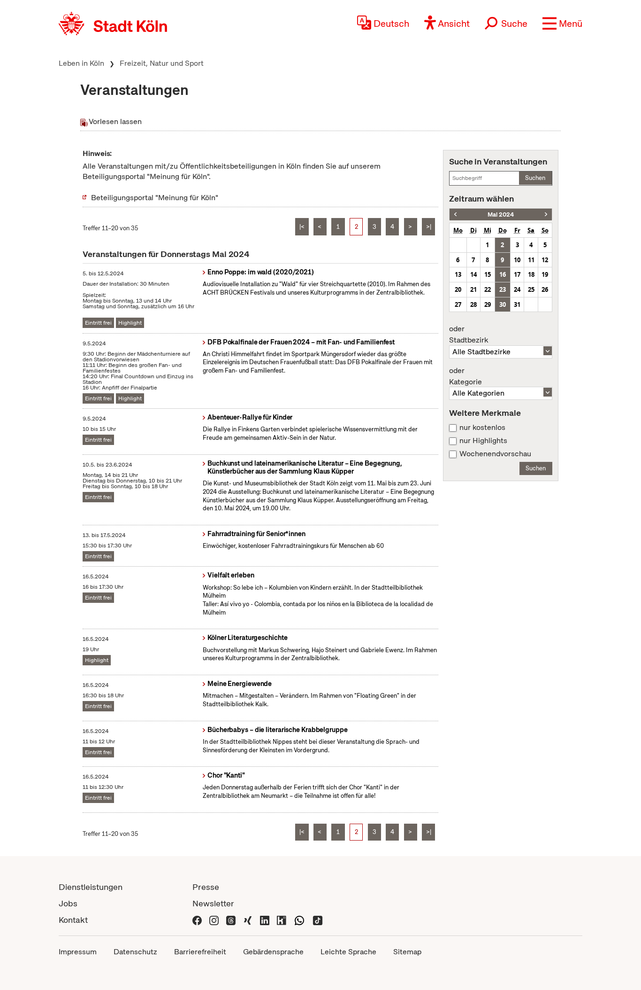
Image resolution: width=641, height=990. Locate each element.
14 (473, 274)
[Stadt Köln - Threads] (231, 920)
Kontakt (73, 919)
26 (545, 289)
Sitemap (407, 952)
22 (487, 289)
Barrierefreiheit (200, 952)
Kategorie (465, 376)
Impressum (78, 952)
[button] (562, 23)
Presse (205, 886)
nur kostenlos (482, 427)
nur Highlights (483, 440)
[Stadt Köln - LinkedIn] (264, 920)
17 (517, 274)
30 (502, 304)
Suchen (535, 178)
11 (531, 260)
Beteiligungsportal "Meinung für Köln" (154, 198)
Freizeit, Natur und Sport (162, 63)
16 (502, 274)
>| (428, 227)
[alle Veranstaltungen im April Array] (455, 214)
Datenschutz (135, 952)
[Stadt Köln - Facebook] (197, 920)
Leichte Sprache (348, 952)
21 (473, 289)
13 (458, 274)
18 (531, 274)
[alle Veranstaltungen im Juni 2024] (546, 214)
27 (458, 304)
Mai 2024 (501, 214)
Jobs (68, 903)
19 (545, 274)
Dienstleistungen (90, 886)
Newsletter (213, 903)
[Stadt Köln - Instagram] (214, 920)
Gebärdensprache (273, 952)
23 (502, 289)
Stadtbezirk (468, 334)
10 (517, 260)
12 (545, 260)
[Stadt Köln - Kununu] (281, 920)
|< (302, 227)
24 (517, 289)
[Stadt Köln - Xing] (247, 920)
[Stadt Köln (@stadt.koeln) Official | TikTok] (318, 920)
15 (487, 274)
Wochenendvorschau (495, 454)
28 (473, 304)
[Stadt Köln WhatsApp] (299, 920)
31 (517, 304)
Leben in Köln (81, 63)
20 (458, 289)
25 (531, 289)
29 (487, 304)
